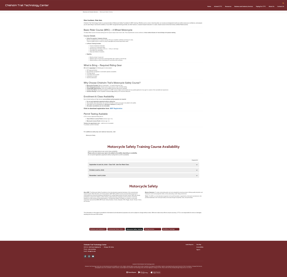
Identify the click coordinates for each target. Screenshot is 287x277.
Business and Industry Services (90, 12)
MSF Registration (116, 108)
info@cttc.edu (92, 251)
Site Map (198, 245)
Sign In (198, 250)
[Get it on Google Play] (143, 272)
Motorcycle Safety (90, 135)
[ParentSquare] (131, 272)
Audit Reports (189, 245)
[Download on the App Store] (155, 272)
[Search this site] (283, 3)
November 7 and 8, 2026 (97, 175)
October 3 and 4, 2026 (96, 170)
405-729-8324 (92, 249)
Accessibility (199, 247)
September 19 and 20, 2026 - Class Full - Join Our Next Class (109, 164)
